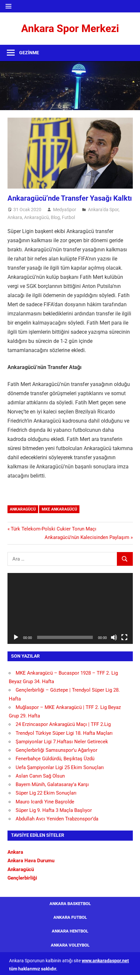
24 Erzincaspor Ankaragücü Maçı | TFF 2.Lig (63, 724)
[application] (70, 608)
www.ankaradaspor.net (105, 960)
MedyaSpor (64, 209)
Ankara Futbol (70, 917)
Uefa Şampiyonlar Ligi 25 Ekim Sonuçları (60, 767)
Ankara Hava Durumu (30, 861)
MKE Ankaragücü (59, 509)
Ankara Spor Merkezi (70, 28)
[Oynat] (16, 637)
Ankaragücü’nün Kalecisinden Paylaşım (87, 537)
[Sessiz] (114, 637)
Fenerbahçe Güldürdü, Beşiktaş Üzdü (55, 759)
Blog (55, 217)
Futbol (68, 217)
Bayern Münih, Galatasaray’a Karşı (52, 784)
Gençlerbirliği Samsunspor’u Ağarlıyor (56, 750)
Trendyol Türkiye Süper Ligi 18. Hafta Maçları (64, 733)
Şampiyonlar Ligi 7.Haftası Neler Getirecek (62, 742)
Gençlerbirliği (22, 878)
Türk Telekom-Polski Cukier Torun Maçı (53, 529)
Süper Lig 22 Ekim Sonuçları (46, 793)
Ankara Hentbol (70, 931)
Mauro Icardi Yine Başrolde (45, 802)
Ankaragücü (36, 217)
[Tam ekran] (124, 637)
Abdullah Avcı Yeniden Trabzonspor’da (57, 819)
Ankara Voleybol (70, 945)
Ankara (14, 217)
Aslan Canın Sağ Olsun (40, 776)
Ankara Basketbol (70, 903)
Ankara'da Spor (103, 209)
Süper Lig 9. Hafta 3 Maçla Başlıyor (54, 810)
